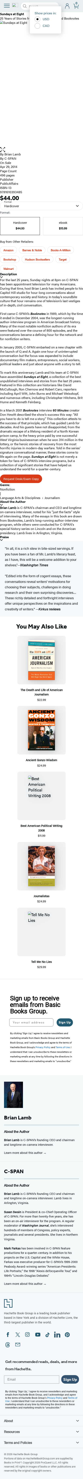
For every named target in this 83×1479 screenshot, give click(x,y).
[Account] (67, 6)
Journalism (52, 497)
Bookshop (9, 259)
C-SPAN (10, 158)
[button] (41, 149)
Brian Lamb (12, 154)
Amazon (8, 250)
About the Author (13, 502)
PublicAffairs (9, 183)
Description (8, 274)
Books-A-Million (61, 250)
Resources (12, 1431)
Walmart (8, 269)
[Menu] (7, 5)
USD (46, 19)
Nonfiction (7, 489)
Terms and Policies (18, 1442)
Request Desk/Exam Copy (21, 479)
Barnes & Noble (32, 250)
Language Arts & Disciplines (20, 497)
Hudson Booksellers (37, 259)
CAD (46, 25)
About (8, 1420)
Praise (4, 537)
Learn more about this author (23, 1152)
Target (62, 259)
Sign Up (65, 1022)
